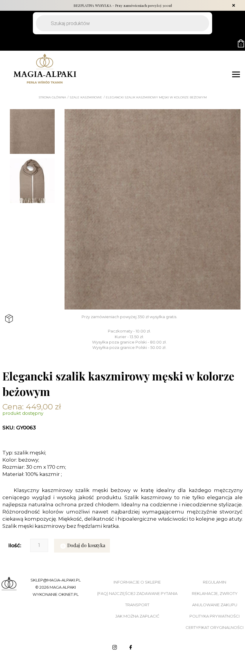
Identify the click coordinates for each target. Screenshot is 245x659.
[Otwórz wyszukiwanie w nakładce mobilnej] (122, 23)
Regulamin (214, 582)
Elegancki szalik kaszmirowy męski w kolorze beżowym (156, 97)
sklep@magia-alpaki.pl (55, 580)
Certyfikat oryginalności (215, 627)
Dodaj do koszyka (86, 545)
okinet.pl (68, 594)
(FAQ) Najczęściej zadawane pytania (137, 593)
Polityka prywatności (214, 616)
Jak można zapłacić (137, 616)
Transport (137, 604)
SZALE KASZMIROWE (86, 97)
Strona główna (52, 97)
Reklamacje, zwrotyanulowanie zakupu (215, 599)
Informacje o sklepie (137, 582)
